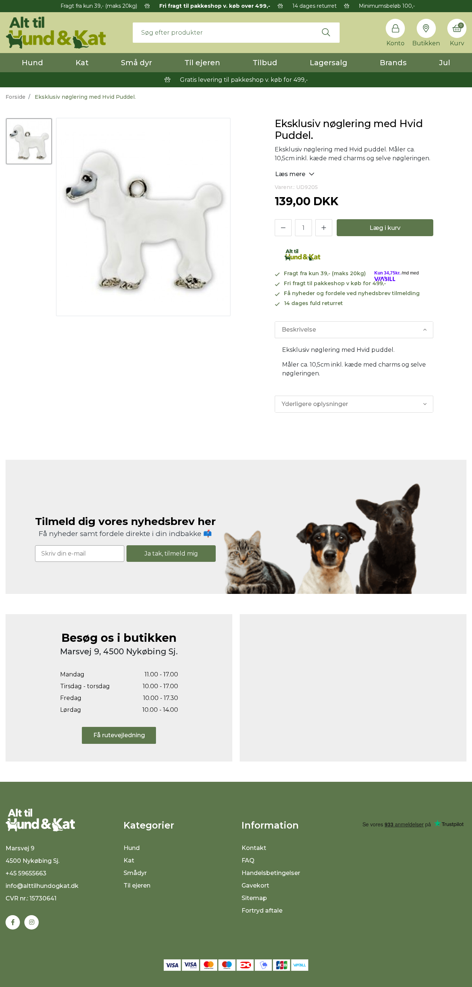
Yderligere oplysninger (315, 403)
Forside (15, 97)
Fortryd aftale (262, 910)
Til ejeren (202, 62)
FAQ (248, 860)
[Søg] (326, 32)
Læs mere (291, 174)
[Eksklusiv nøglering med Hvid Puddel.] (29, 141)
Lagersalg (328, 62)
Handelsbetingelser (271, 872)
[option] (29, 141)
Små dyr (136, 62)
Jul (444, 62)
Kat (82, 62)
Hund (32, 62)
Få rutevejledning (119, 735)
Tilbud (265, 62)
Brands (393, 62)
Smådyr (135, 872)
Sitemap (254, 898)
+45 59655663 (26, 873)
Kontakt (254, 847)
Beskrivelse (299, 329)
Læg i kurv (384, 227)
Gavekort (255, 885)
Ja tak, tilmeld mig (171, 553)
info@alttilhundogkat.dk (42, 885)
